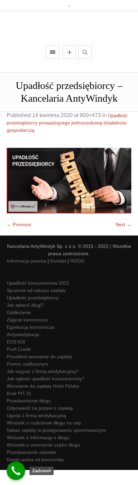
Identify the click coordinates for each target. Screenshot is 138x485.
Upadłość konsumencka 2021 (38, 298)
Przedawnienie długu (29, 416)
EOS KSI (16, 357)
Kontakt (58, 276)
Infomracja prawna (26, 276)
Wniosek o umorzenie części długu (43, 460)
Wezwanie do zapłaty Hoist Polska (43, 401)
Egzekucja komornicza (30, 342)
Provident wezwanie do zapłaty (39, 372)
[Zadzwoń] (16, 471)
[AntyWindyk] (69, 35)
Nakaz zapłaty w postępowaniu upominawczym (56, 445)
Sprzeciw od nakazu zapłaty (36, 305)
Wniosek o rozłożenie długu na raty (44, 438)
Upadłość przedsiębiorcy (33, 313)
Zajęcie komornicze (27, 335)
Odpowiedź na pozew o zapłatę (40, 423)
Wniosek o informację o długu (38, 453)
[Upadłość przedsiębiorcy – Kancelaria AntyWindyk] (69, 196)
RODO (77, 276)
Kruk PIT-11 (19, 408)
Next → (123, 239)
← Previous (19, 239)
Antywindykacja (23, 350)
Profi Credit (18, 364)
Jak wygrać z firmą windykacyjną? (42, 386)
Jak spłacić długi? (25, 320)
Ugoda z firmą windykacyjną (36, 430)
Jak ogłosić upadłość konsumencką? (45, 394)
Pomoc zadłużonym (27, 379)
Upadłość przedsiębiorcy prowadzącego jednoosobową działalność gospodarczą (67, 138)
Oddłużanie (19, 327)
